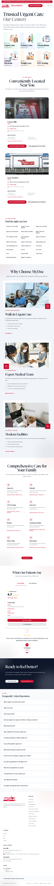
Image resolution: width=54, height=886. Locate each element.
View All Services (26, 558)
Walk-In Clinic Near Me (11, 242)
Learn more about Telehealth (36, 494)
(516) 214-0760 (13, 184)
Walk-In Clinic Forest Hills (27, 231)
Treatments (31, 799)
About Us (5, 833)
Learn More (8, 333)
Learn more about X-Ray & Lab (36, 512)
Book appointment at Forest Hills (37, 146)
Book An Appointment (35, 5)
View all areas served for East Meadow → (15, 197)
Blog (4, 838)
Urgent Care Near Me (40, 236)
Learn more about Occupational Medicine (37, 530)
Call (48, 5)
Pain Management (32, 804)
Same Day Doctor (32, 818)
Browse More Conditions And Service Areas (14, 878)
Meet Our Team (9, 393)
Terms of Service (35, 883)
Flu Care (23, 249)
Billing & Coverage (43, 883)
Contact (4, 840)
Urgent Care (31, 801)
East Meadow (33, 583)
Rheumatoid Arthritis (11, 257)
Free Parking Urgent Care (12, 245)
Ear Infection (39, 245)
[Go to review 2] (27, 652)
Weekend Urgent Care (41, 242)
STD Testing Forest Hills (11, 236)
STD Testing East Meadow (25, 237)
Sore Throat (38, 249)
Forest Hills (20, 583)
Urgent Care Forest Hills (41, 226)
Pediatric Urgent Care (26, 245)
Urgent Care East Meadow (12, 231)
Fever (7, 253)
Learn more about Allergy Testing (15, 547)
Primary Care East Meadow (25, 227)
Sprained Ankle (24, 253)
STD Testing (31, 823)
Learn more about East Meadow (17, 202)
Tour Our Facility (9, 451)
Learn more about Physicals (13, 530)
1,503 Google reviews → (12, 597)
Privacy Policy (29, 883)
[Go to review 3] (29, 652)
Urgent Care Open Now (26, 242)
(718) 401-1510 (13, 128)
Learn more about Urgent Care (14, 494)
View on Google (27, 620)
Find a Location (11, 681)
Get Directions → (11, 608)
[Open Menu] (51, 5)
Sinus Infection (9, 249)
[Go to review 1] (24, 652)
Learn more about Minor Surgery (37, 547)
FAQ (4, 835)
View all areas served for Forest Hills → (15, 141)
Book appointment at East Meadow (37, 202)
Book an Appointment (26, 681)
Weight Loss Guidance (26, 257)
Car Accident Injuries (32, 821)
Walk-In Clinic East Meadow (40, 232)
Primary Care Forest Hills (12, 226)
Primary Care (31, 806)
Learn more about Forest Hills (17, 146)
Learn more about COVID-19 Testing (13, 512)
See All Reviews (27, 624)
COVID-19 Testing (32, 825)
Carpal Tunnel (39, 253)
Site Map (49, 883)
